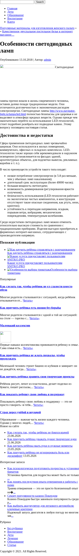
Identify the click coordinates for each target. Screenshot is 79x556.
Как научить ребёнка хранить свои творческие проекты (37, 376)
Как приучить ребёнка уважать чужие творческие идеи (42, 439)
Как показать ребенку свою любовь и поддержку (32, 394)
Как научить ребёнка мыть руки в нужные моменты (40, 445)
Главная (12, 8)
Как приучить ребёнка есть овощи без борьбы (30, 307)
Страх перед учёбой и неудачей (20, 412)
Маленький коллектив (15, 325)
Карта (11, 21)
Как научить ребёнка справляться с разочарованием (39, 252)
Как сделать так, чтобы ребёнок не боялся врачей (38, 432)
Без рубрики (15, 528)
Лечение (12, 538)
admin (47, 59)
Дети (10, 11)
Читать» (28, 300)
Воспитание (15, 18)
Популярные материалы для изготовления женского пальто (37, 28)
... (8, 478)
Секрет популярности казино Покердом (32, 495)
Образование (15, 15)
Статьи (11, 545)
